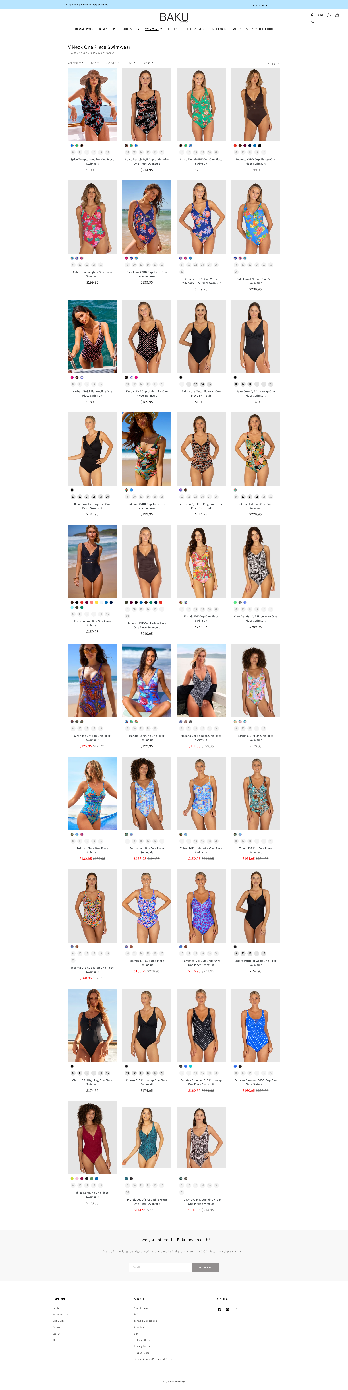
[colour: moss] (91, 1178)
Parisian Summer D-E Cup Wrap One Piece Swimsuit (201, 1082)
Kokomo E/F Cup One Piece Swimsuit (255, 506)
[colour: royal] (180, 490)
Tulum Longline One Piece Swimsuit (147, 850)
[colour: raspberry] (81, 258)
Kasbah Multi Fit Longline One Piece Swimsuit (92, 393)
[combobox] (325, 21)
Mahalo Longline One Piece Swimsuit (147, 738)
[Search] (313, 21)
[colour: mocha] (185, 721)
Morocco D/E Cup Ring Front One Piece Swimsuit (201, 506)
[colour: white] (81, 377)
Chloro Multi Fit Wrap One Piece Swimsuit (256, 963)
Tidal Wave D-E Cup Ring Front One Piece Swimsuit (201, 1202)
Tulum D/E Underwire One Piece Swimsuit (201, 850)
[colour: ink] (249, 145)
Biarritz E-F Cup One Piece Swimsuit (147, 963)
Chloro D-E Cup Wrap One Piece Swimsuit (146, 1082)
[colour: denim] (180, 721)
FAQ (136, 1314)
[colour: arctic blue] (72, 607)
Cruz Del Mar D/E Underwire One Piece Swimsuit (255, 618)
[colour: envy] (76, 145)
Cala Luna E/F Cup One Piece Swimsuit (255, 281)
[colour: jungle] (126, 1178)
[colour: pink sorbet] (76, 1178)
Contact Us (59, 1308)
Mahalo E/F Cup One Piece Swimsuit (201, 618)
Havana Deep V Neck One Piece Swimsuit (201, 738)
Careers (57, 1327)
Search (57, 1333)
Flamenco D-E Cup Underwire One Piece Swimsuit (201, 963)
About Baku (141, 1308)
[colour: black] (81, 145)
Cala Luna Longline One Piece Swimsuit (92, 274)
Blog (55, 1340)
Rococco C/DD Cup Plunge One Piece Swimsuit (255, 162)
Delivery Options (143, 1340)
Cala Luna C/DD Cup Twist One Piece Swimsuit (147, 274)
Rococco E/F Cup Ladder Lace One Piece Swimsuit (146, 625)
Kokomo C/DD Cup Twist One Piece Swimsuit (147, 506)
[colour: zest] (72, 1178)
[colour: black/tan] (185, 1178)
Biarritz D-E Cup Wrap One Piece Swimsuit (92, 970)
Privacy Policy (142, 1346)
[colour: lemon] (131, 721)
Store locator (60, 1314)
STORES (320, 15)
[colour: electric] (72, 145)
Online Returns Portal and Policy (153, 1359)
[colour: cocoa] (240, 145)
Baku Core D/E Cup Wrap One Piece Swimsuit (255, 393)
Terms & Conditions (145, 1320)
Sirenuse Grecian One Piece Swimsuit (92, 738)
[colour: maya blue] (72, 258)
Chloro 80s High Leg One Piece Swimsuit (92, 1082)
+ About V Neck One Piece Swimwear (91, 53)
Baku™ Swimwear (177, 1382)
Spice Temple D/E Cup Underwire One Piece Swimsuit (147, 162)
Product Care (141, 1352)
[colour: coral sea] (91, 602)
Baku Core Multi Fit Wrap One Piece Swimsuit (201, 393)
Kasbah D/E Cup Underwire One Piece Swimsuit (147, 393)
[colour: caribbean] (190, 1066)
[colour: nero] (259, 145)
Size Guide (59, 1320)
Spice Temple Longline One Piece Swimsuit (92, 162)
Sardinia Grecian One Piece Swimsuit (256, 738)
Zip (136, 1333)
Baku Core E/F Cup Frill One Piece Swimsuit (92, 506)
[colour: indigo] (76, 258)
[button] (152, 29)
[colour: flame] (235, 145)
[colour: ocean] (185, 602)
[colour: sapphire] (72, 946)
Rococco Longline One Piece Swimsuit (92, 623)
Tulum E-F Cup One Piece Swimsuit (255, 850)
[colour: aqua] (76, 834)
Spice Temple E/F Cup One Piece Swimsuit (201, 162)
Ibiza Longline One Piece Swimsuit (92, 1195)
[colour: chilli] (81, 834)
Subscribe (205, 1267)
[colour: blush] (240, 721)
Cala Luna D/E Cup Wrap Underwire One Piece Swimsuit (201, 281)
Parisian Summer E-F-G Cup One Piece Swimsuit (255, 1082)
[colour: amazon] (76, 607)
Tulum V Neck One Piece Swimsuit (92, 850)
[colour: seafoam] (235, 602)
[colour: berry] (244, 145)
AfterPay (139, 1327)
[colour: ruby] (72, 377)
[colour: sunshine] (96, 602)
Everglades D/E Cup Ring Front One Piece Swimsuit (147, 1202)
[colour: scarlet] (180, 602)
